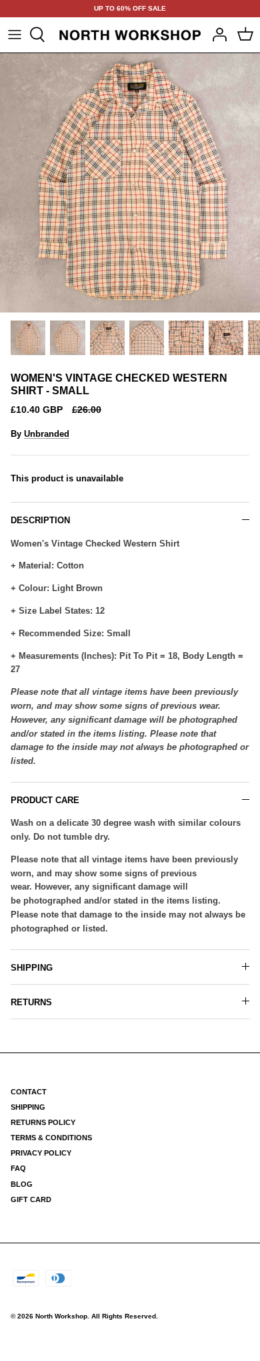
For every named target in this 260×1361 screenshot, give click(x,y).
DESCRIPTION (40, 520)
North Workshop (61, 1316)
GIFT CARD (31, 1199)
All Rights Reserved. (124, 1316)
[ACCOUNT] (216, 34)
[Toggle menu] (14, 34)
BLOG (22, 1184)
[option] (130, 182)
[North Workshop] (130, 35)
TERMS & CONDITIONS (51, 1138)
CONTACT (29, 1092)
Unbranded (46, 434)
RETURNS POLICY (43, 1122)
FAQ (18, 1168)
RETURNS (31, 1002)
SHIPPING (32, 968)
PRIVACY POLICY (41, 1153)
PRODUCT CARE (45, 800)
